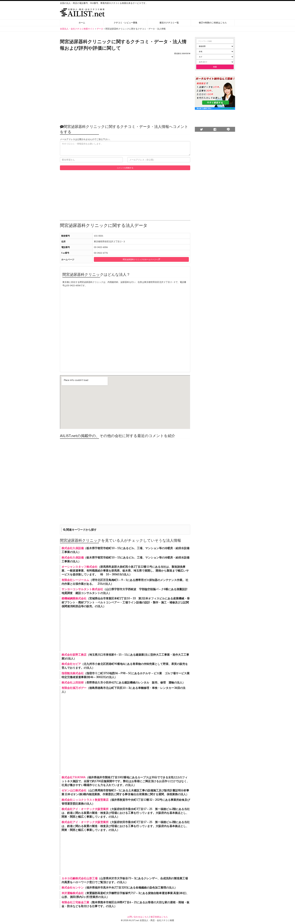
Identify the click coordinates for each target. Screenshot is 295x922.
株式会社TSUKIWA (74, 777)
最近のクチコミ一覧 (169, 22)
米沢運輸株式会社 (73, 893)
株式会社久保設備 (73, 548)
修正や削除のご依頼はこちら (213, 22)
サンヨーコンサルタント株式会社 (82, 589)
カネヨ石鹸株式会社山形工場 (80, 878)
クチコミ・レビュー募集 (125, 22)
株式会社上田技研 (73, 682)
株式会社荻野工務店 (74, 654)
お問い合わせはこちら (138, 916)
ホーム (82, 22)
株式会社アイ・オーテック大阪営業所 (85, 809)
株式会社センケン (73, 887)
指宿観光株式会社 (73, 673)
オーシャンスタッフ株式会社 (80, 566)
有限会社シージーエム (75, 580)
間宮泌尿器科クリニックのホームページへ (140, 259)
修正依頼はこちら (159, 916)
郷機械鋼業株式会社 (74, 598)
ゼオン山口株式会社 (74, 790)
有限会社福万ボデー (74, 687)
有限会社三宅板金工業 (75, 902)
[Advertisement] (125, 88)
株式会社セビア (71, 663)
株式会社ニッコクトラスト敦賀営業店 (85, 799)
